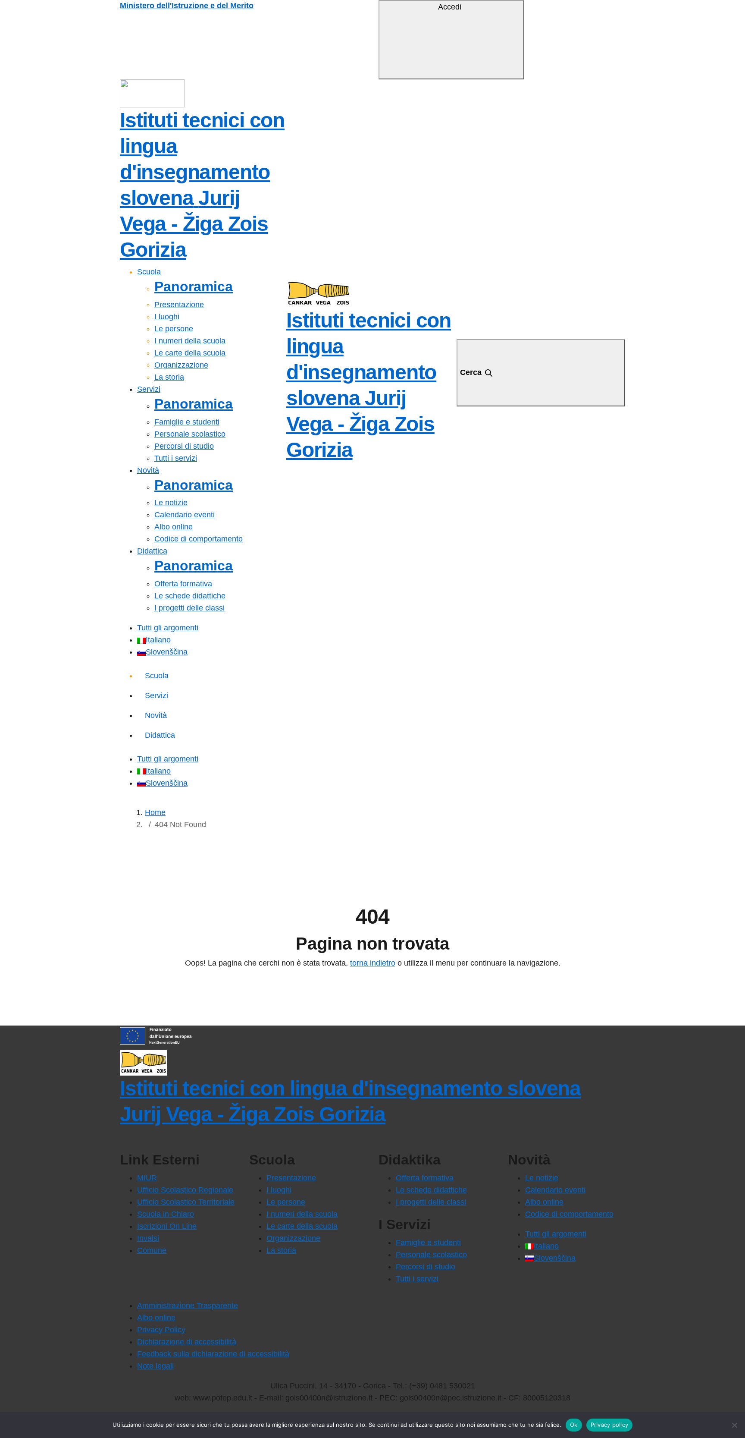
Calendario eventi (184, 514)
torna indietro (372, 963)
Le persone (173, 328)
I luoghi (166, 316)
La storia (169, 377)
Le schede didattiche (189, 596)
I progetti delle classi (189, 608)
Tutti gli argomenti (167, 627)
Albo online (173, 526)
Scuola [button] (149, 271)
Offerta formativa (183, 583)
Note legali (155, 1366)
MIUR (147, 1178)
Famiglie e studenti (186, 422)
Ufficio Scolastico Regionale (185, 1190)
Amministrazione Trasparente (187, 1305)
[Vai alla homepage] (152, 92)
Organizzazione (181, 365)
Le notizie (171, 502)
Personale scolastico (189, 434)
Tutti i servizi (175, 458)
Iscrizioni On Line (167, 1226)
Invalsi (148, 1238)
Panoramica (193, 286)
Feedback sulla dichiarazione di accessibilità (213, 1354)
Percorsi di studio (184, 446)
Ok (574, 1424)
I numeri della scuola (189, 341)
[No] (734, 1425)
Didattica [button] (152, 551)
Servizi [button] (148, 389)
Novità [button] (148, 470)
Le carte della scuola (189, 353)
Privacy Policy (161, 1329)
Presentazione (179, 304)
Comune (151, 1250)
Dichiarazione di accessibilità (186, 1341)
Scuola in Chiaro (165, 1214)
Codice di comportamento (198, 539)
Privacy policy (610, 1424)
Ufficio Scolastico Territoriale (186, 1202)
